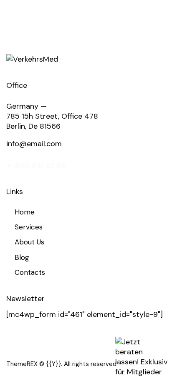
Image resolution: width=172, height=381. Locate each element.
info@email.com (34, 144)
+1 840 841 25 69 (36, 165)
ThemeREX (22, 364)
